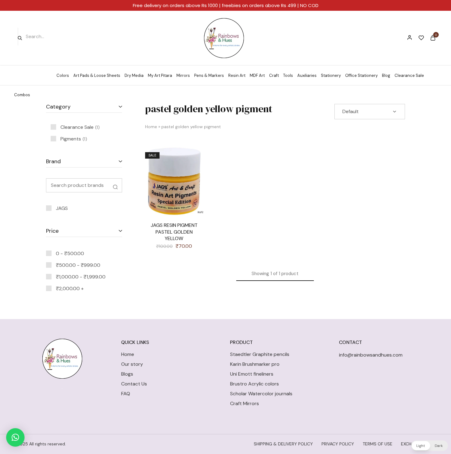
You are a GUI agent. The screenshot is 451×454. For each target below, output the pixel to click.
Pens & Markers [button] (209, 75)
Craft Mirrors (244, 403)
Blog (386, 75)
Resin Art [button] (236, 75)
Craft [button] (274, 75)
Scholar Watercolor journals (261, 393)
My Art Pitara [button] (160, 75)
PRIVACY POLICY (338, 444)
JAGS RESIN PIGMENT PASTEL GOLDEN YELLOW (174, 232)
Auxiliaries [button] (307, 75)
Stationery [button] (331, 75)
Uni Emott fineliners (251, 374)
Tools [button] (288, 75)
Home (151, 126)
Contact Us (134, 384)
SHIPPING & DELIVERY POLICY (283, 444)
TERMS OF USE (377, 444)
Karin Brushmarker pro (254, 364)
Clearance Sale (409, 75)
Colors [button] (62, 75)
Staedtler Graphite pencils (259, 354)
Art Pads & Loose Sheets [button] (96, 75)
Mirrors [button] (183, 75)
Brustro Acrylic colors (254, 384)
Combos (22, 94)
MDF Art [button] (257, 75)
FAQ (125, 393)
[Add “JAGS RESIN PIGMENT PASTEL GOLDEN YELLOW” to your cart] (194, 174)
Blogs (127, 374)
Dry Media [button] (134, 75)
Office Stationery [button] (361, 75)
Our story (132, 364)
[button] (15, 437)
